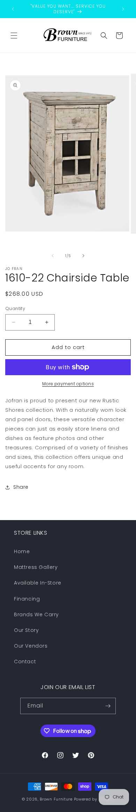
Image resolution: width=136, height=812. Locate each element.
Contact (25, 661)
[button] (14, 35)
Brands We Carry (36, 614)
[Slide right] (83, 255)
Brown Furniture (56, 799)
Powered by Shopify (94, 799)
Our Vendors (31, 645)
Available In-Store (37, 582)
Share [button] (21, 487)
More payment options (68, 384)
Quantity (15, 308)
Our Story (26, 630)
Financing (27, 598)
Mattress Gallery (36, 567)
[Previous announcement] (13, 9)
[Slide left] (52, 255)
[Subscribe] (107, 706)
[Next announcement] (123, 9)
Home (22, 551)
